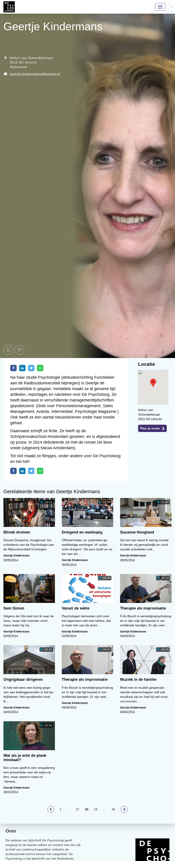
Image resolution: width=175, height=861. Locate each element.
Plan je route (150, 428)
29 (96, 809)
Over (10, 830)
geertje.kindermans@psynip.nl (35, 74)
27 (77, 809)
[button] (153, 383)
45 (113, 809)
